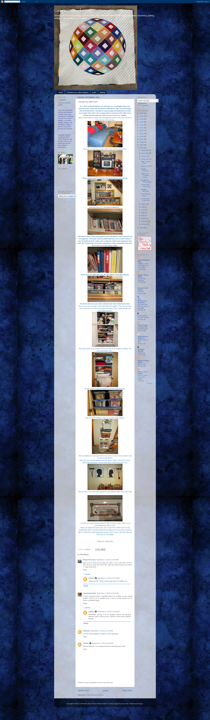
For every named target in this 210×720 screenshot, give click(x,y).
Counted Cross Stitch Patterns (77, 92)
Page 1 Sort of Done (146, 162)
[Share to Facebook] (102, 549)
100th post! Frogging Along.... (145, 175)
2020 (142, 130)
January (144, 224)
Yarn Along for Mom (146, 195)
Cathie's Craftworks (68, 10)
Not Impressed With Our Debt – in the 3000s (144, 306)
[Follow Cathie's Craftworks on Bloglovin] (67, 197)
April (143, 215)
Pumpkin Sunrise (141, 350)
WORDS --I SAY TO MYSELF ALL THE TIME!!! (143, 265)
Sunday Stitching (145, 170)
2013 (142, 228)
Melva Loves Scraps (142, 372)
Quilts (94, 92)
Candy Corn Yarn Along (145, 185)
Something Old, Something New (143, 328)
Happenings (141, 353)
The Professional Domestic (142, 300)
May (143, 213)
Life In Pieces (143, 325)
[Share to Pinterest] (104, 549)
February (144, 221)
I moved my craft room (145, 199)
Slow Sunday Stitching (142, 279)
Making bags (142, 364)
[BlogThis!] (98, 549)
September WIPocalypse (146, 181)
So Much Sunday (143, 317)
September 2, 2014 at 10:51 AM (108, 593)
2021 (142, 128)
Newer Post (83, 690)
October (144, 156)
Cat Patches (142, 316)
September (145, 159)
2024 (142, 119)
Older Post (127, 690)
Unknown (86, 631)
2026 (142, 113)
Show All (150, 383)
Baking (102, 92)
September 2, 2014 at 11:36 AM (102, 631)
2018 (142, 136)
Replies (87, 574)
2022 (142, 125)
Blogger (140, 703)
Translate (145, 105)
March (143, 218)
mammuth (124, 703)
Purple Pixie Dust (89, 560)
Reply (85, 570)
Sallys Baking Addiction (143, 337)
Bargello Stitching (145, 190)
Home (60, 92)
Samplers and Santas (143, 289)
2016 (142, 142)
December (145, 150)
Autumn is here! (146, 166)
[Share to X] (100, 549)
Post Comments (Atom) (95, 695)
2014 (142, 148)
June (143, 210)
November (145, 153)
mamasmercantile (89, 593)
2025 (142, 116)
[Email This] (96, 549)
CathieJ (91, 578)
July (143, 207)
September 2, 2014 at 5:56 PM (102, 643)
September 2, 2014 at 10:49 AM (107, 560)
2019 (142, 133)
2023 (142, 122)
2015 (142, 145)
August (144, 204)
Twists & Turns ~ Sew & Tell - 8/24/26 (143, 377)
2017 (142, 139)
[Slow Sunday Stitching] (144, 249)
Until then (141, 291)
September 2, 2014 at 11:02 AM (108, 578)
